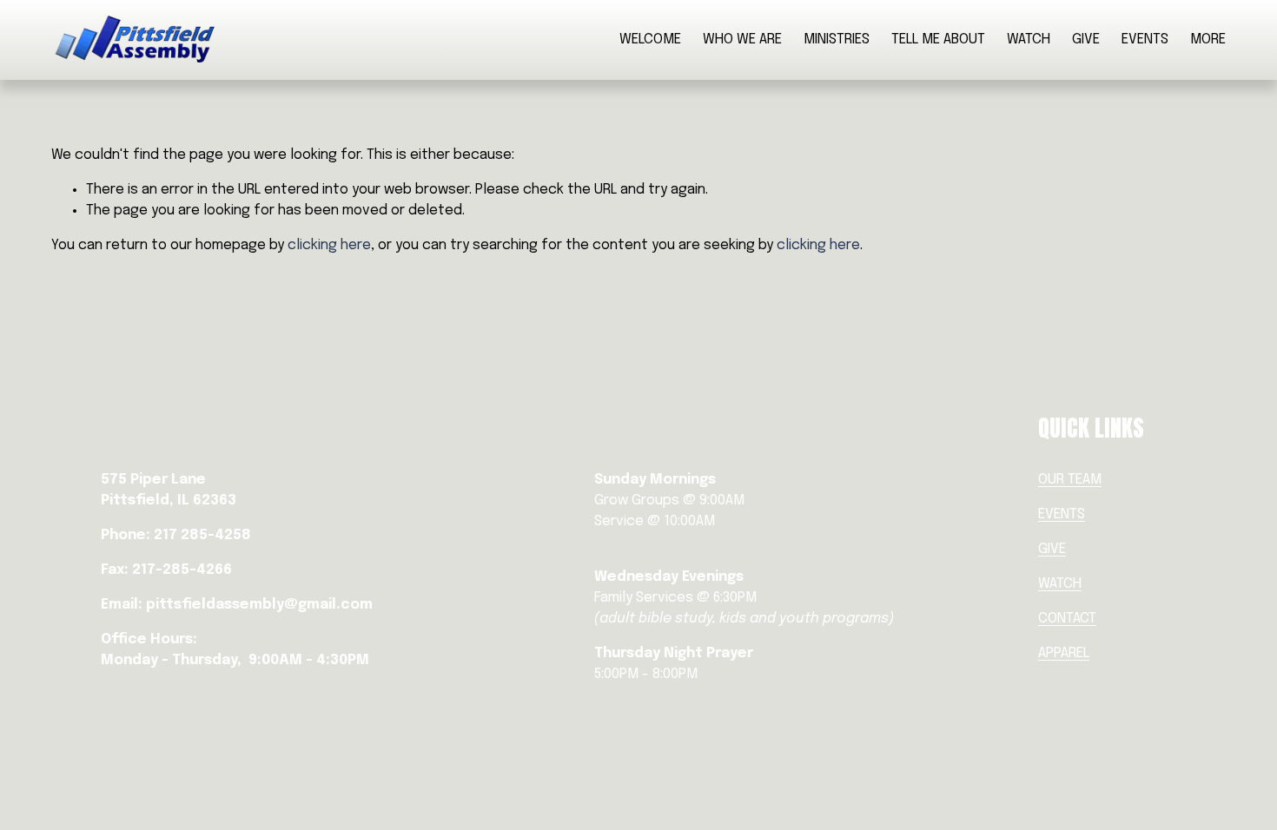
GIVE (1086, 39)
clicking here (329, 245)
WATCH (1028, 39)
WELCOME (650, 39)
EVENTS (1145, 39)
